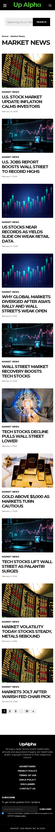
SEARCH (42, 22)
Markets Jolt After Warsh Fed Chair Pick (26, 694)
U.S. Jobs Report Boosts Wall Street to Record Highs (25, 166)
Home (5, 36)
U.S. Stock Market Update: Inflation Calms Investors (22, 101)
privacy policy (20, 816)
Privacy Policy (27, 771)
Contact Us (27, 788)
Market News (10, 92)
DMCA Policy (27, 779)
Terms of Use (27, 775)
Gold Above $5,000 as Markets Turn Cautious (25, 501)
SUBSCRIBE (45, 809)
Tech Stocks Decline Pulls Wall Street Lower (25, 436)
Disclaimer (27, 784)
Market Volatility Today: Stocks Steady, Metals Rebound (27, 631)
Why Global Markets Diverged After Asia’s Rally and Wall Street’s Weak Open (26, 303)
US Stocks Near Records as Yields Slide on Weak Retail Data (25, 234)
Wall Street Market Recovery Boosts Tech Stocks (25, 371)
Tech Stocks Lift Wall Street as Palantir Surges (27, 566)
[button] (5, 4)
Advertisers (27, 766)
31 (27, 711)
